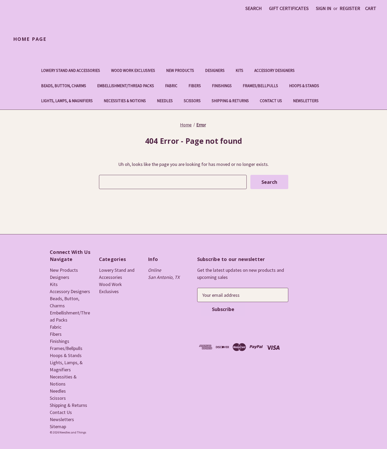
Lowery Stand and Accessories (70, 70)
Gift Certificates (289, 8)
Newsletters (306, 100)
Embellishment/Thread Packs (125, 85)
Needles (165, 100)
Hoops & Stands (304, 85)
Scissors (192, 100)
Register (350, 8)
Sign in (323, 8)
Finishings (222, 85)
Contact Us (271, 100)
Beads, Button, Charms (63, 85)
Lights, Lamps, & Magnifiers (67, 100)
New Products (180, 70)
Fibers (194, 85)
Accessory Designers (274, 70)
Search (253, 8)
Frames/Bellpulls (260, 85)
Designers (215, 70)
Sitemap (58, 426)
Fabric (171, 85)
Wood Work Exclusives (133, 70)
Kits (239, 70)
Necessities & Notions (125, 100)
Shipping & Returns (230, 100)
